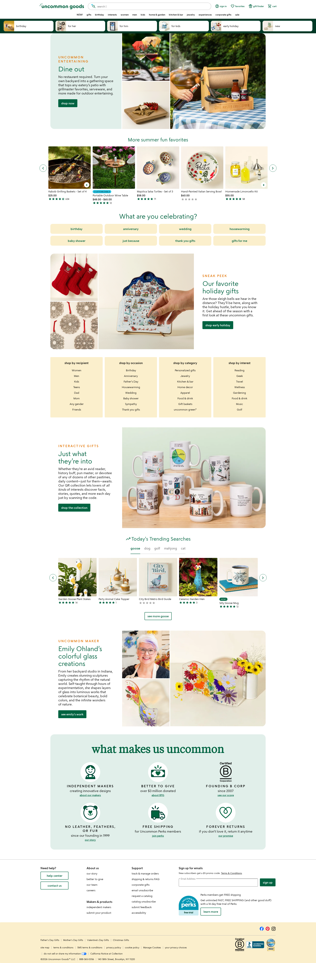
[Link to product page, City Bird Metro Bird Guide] (158, 577)
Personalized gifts (185, 370)
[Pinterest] (268, 928)
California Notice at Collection (106, 953)
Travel (239, 381)
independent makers (99, 907)
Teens (76, 387)
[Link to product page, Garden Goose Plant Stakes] (77, 577)
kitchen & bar (176, 14)
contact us (55, 885)
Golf (239, 409)
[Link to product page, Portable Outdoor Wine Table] (114, 167)
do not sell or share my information (62, 953)
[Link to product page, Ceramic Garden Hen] (198, 577)
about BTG (158, 795)
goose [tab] (135, 548)
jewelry (191, 14)
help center (54, 875)
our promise (225, 835)
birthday (99, 14)
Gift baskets (185, 404)
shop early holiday (217, 325)
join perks (158, 835)
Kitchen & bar (185, 381)
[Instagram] (274, 928)
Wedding (130, 392)
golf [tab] (157, 548)
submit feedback (142, 907)
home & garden (157, 14)
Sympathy (131, 404)
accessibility (139, 912)
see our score (226, 795)
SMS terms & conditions (89, 947)
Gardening (239, 392)
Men (76, 376)
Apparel (185, 392)
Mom (76, 398)
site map (44, 947)
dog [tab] (147, 548)
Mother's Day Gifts (73, 940)
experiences (205, 14)
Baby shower (131, 398)
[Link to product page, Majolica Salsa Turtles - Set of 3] (158, 167)
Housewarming (131, 387)
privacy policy (113, 947)
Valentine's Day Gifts (98, 940)
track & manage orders (145, 873)
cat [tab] (183, 548)
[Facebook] (262, 928)
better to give (95, 879)
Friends (76, 409)
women (125, 14)
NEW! (80, 14)
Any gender (77, 404)
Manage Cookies (152, 947)
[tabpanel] (158, 590)
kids (143, 14)
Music (239, 404)
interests (112, 14)
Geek (239, 376)
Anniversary (131, 376)
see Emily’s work (72, 714)
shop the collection (74, 507)
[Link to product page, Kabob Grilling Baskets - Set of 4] (69, 167)
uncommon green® (185, 409)
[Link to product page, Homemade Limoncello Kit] (246, 167)
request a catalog (142, 896)
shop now (67, 103)
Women (76, 370)
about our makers (90, 795)
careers (91, 890)
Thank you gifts (131, 409)
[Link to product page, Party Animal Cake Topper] (118, 577)
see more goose (158, 616)
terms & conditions (63, 947)
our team (92, 884)
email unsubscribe (142, 890)
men (134, 14)
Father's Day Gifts (50, 940)
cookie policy (132, 947)
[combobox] (149, 6)
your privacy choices (176, 947)
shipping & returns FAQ (145, 879)
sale (237, 14)
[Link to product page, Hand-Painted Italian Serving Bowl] (202, 167)
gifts (89, 14)
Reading (239, 370)
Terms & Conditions (231, 873)
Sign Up (268, 882)
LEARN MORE (210, 911)
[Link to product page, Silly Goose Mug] (238, 577)
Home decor (185, 387)
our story (90, 839)
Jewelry (185, 376)
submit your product (99, 912)
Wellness (239, 387)
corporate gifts (223, 14)
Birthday (131, 370)
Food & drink (185, 398)
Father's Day (131, 381)
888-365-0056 (86, 959)
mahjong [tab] (170, 548)
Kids (76, 381)
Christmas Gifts (121, 940)
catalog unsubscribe (144, 901)
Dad (76, 392)
